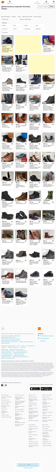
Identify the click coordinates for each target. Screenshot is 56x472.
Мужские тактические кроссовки (47, 421)
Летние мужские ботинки (6, 353)
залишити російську (28, 467)
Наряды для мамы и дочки (20, 407)
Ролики (30, 436)
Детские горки (32, 395)
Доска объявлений (5, 16)
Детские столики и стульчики (19, 425)
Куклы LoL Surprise (19, 411)
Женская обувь (5, 403)
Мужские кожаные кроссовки (46, 407)
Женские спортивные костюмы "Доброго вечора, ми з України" (20, 403)
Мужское (14, 16)
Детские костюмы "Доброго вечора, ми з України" (34, 400)
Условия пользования (45, 439)
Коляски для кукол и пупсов (33, 429)
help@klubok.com (46, 441)
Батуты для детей (33, 434)
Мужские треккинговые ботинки (26, 341)
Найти (51, 6)
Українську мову (33, 465)
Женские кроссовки (19, 395)
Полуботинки (5, 19)
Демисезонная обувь (27, 16)
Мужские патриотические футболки (46, 403)
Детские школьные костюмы (33, 408)
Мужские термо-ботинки (6, 352)
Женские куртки (5, 395)
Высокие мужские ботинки (6, 355)
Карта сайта (45, 424)
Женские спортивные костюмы (6, 397)
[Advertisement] (28, 12)
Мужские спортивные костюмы (47, 399)
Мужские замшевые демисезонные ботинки (10, 338)
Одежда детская (33, 403)
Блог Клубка (45, 428)
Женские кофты (5, 415)
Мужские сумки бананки (46, 418)
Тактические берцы (5, 343)
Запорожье (3, 347)
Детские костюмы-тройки (33, 405)
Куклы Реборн (32, 424)
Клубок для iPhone (46, 443)
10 (35, 328)
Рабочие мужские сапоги (21, 350)
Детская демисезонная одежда (18, 414)
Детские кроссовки (33, 441)
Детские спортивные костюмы (33, 446)
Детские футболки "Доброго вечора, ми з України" (34, 412)
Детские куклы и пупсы (32, 432)
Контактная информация (45, 433)
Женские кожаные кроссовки (5, 406)
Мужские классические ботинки (7, 358)
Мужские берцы (17, 335)
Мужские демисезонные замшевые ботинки (10, 340)
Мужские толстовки (47, 415)
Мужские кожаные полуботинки (19, 352)
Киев (18, 345)
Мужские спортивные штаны (47, 413)
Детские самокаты (19, 409)
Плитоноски (4, 408)
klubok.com (2, 2)
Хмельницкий (23, 347)
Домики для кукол (33, 397)
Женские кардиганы (6, 402)
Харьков (23, 345)
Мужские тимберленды (25, 19)
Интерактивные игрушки (32, 439)
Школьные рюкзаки (33, 443)
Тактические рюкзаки (6, 417)
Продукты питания (33, 426)
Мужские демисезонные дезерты (17, 349)
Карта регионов (46, 426)
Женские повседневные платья (4, 412)
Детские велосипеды (34, 420)
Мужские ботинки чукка (6, 356)
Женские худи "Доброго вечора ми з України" (20, 398)
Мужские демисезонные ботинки (8, 337)
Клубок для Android (47, 445)
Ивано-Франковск (30, 345)
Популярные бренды (47, 430)
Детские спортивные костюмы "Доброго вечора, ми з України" (33, 417)
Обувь (19, 16)
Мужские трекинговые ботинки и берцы (9, 341)
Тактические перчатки (45, 410)
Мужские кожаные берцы (19, 353)
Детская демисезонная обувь (20, 422)
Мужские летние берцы (19, 355)
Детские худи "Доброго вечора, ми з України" (20, 418)
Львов (14, 345)
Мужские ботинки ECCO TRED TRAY (20, 356)
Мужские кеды (45, 397)
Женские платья (5, 400)
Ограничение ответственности (46, 436)
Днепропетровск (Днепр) (13, 347)
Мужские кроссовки (47, 395)
